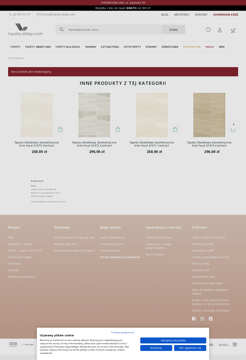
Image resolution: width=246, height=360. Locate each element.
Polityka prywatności (122, 332)
